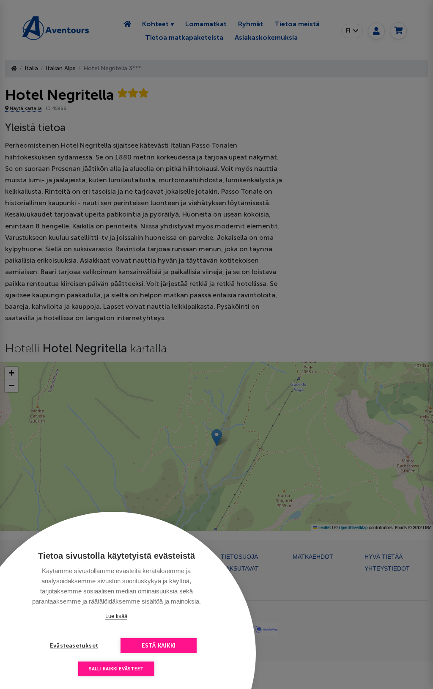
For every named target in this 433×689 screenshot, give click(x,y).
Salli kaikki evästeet (116, 669)
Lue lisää (116, 616)
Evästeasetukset (74, 645)
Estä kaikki (158, 645)
